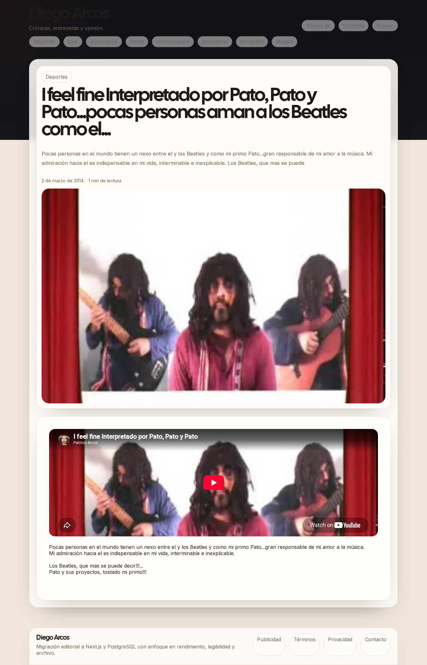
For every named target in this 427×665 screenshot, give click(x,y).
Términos (305, 639)
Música (284, 41)
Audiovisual (104, 41)
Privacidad (340, 639)
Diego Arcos (69, 14)
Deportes (44, 41)
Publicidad (269, 639)
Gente (137, 41)
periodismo (215, 41)
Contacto (353, 25)
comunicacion (172, 41)
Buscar (385, 25)
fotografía (252, 41)
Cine (73, 41)
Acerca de (318, 25)
